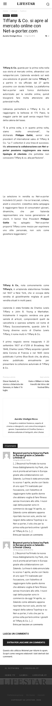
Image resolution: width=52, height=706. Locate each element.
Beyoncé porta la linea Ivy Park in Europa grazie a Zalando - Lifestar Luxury (31, 545)
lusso (22, 120)
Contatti (41, 695)
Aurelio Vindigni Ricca (12, 36)
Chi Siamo (30, 695)
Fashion (23, 11)
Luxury (14, 16)
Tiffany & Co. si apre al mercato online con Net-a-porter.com (25, 26)
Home (5, 11)
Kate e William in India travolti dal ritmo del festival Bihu (39, 384)
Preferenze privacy (15, 695)
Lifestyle (14, 11)
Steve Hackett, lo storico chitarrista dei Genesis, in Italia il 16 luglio (13, 386)
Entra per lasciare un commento (28, 534)
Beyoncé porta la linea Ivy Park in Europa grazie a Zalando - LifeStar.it (31, 455)
